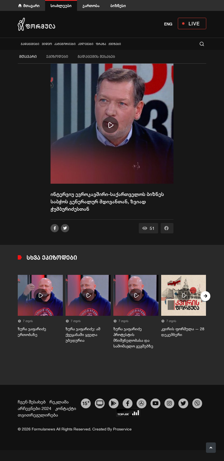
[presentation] (18, 296)
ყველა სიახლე (18, 43)
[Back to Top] (211, 447)
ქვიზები (114, 44)
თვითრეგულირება (38, 414)
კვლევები (85, 44)
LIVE (194, 23)
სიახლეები (61, 5)
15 (86, 402)
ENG (168, 24)
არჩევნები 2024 (34, 408)
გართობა (90, 5)
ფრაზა (101, 44)
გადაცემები (30, 44)
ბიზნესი (118, 5)
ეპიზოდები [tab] (57, 56)
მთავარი (31, 5)
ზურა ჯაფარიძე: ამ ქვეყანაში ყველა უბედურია (83, 335)
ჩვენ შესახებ (32, 401)
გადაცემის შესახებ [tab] (96, 56)
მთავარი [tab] (28, 56)
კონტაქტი (65, 408)
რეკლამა (59, 401)
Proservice (122, 429)
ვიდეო (47, 44)
